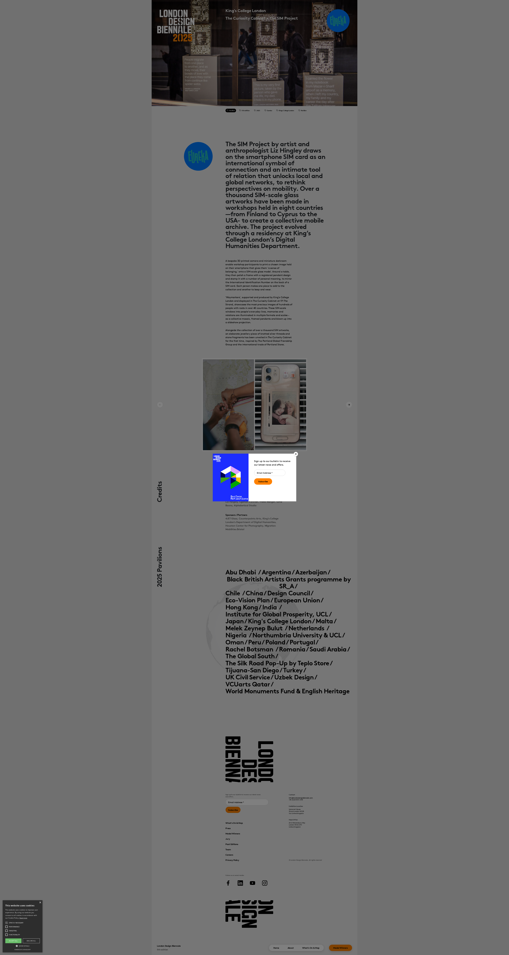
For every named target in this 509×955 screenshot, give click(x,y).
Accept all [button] (13, 941)
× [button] (40, 903)
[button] (296, 454)
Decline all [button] (31, 941)
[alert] (22, 926)
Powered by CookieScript (22, 949)
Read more (23, 918)
